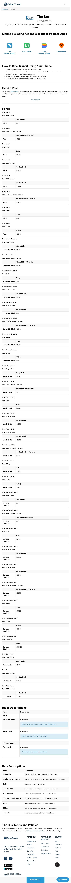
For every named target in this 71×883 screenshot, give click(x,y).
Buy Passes (35, 880)
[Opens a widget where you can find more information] (62, 879)
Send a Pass (14, 91)
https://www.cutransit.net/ (35, 831)
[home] (13, 4)
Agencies (5, 9)
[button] (64, 4)
